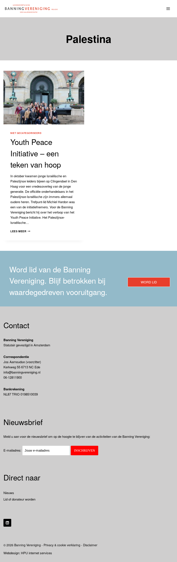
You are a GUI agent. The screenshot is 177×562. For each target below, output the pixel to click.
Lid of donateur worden (19, 499)
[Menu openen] (168, 8)
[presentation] (43, 97)
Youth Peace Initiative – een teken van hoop (35, 153)
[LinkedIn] (7, 523)
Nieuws (8, 492)
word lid (149, 282)
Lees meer (20, 231)
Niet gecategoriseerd (26, 133)
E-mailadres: (12, 450)
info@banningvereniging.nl (21, 372)
